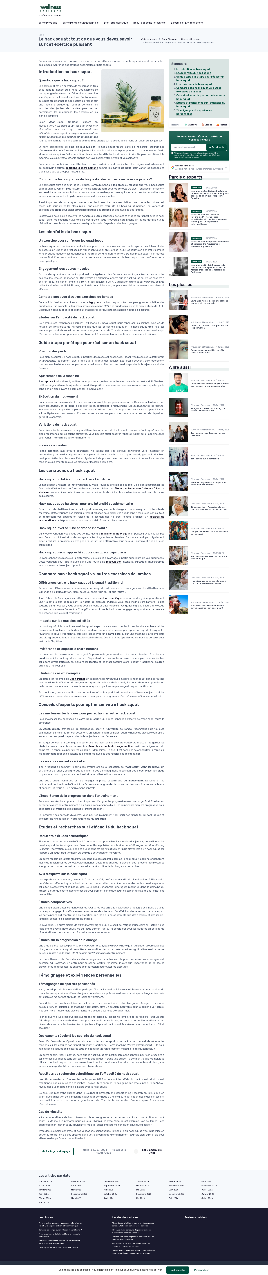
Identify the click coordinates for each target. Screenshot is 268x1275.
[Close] (190, 628)
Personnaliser (201, 1270)
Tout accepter (177, 1270)
